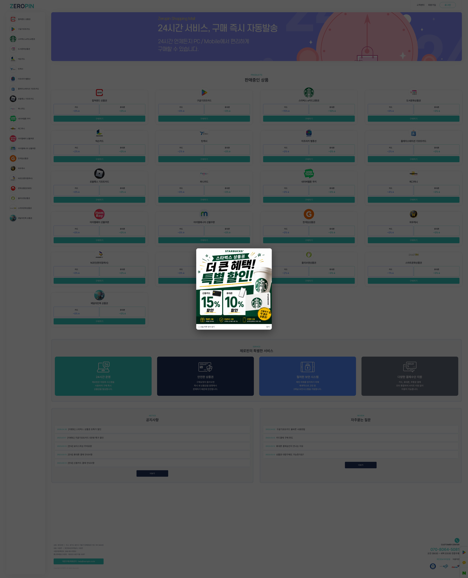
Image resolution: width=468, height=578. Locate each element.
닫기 (268, 327)
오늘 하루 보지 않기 (207, 327)
